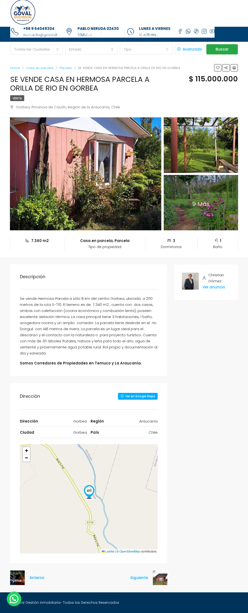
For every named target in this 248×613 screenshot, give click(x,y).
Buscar (222, 49)
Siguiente (139, 577)
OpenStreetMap (129, 551)
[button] (89, 492)
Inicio (17, 34)
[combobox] (36, 49)
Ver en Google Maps (139, 396)
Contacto (135, 34)
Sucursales (113, 34)
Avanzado (192, 49)
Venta (17, 98)
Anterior (37, 577)
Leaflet (109, 551)
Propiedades (69, 34)
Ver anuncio (213, 287)
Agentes (91, 34)
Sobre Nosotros (40, 34)
